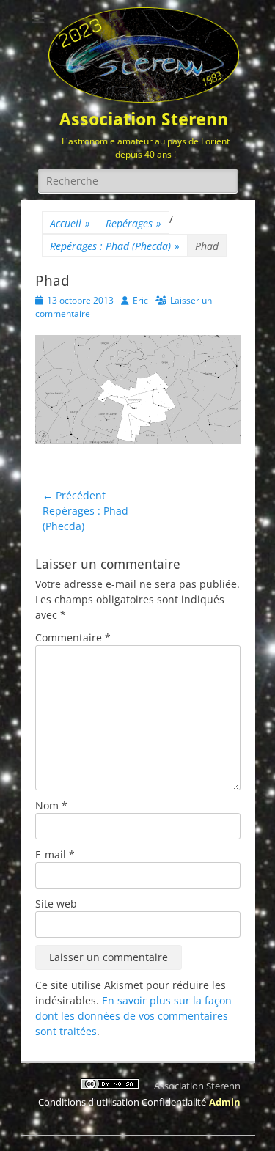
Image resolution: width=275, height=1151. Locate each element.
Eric (140, 300)
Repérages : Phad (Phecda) (115, 246)
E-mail (55, 854)
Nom (51, 805)
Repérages (133, 223)
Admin (225, 1101)
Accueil (70, 223)
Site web (56, 904)
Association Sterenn (143, 119)
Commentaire (73, 637)
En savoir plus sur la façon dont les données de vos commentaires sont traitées (133, 1015)
